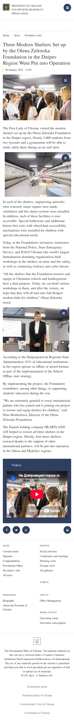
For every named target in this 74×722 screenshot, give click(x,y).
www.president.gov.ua (39, 667)
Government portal (37, 686)
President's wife (33, 35)
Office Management (50, 600)
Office (44, 594)
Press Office (48, 612)
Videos (44, 582)
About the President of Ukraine (15, 607)
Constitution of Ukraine (37, 713)
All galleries (46, 570)
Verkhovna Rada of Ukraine (37, 695)
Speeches (8, 556)
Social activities (48, 551)
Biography (8, 600)
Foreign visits (47, 565)
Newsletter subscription (52, 623)
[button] (16, 530)
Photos (44, 545)
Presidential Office (13, 565)
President (9, 594)
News (17, 35)
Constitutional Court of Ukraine (37, 704)
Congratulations (11, 561)
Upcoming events (49, 618)
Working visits (48, 561)
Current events (11, 551)
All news (8, 575)
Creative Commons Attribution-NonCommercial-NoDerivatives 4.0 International (36, 657)
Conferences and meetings (54, 556)
